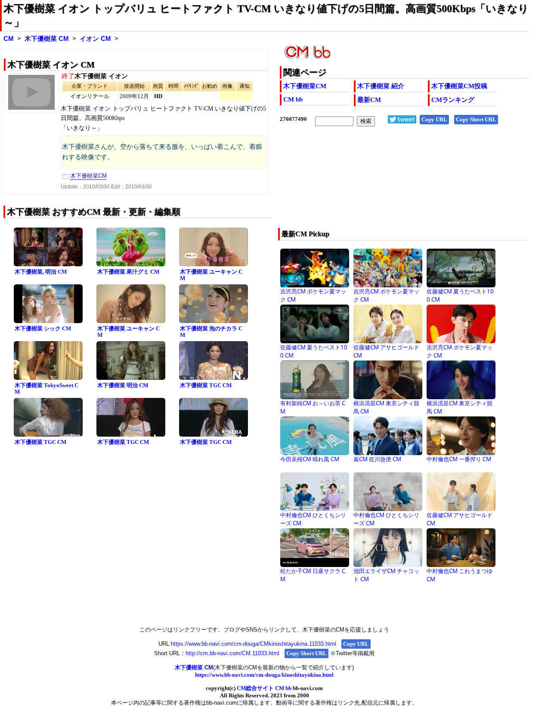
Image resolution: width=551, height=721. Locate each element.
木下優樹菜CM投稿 (459, 86)
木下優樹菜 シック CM (43, 328)
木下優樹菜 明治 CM (122, 385)
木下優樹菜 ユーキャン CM (211, 274)
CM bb (293, 99)
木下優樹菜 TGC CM (206, 385)
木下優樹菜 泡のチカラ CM (211, 331)
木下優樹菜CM (304, 86)
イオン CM (95, 38)
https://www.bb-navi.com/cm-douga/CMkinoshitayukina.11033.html (253, 644)
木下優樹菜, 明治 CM (41, 271)
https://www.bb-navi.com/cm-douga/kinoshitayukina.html (264, 675)
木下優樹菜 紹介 (380, 86)
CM (8, 38)
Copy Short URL (476, 119)
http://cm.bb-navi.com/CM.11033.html (232, 653)
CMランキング (452, 99)
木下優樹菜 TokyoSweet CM (46, 388)
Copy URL (434, 119)
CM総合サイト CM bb (264, 688)
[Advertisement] (379, 183)
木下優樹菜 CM (47, 38)
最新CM (369, 99)
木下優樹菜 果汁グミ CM (128, 271)
